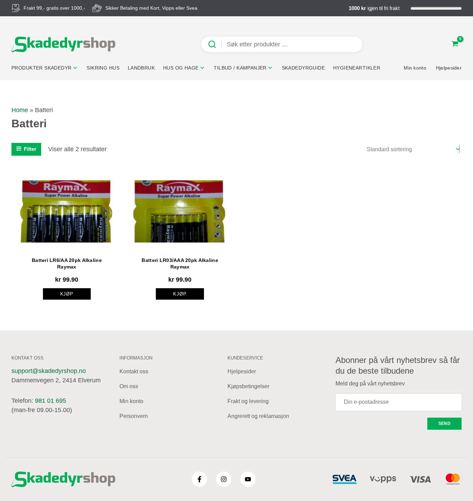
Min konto (131, 401)
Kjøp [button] (67, 294)
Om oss (128, 386)
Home (19, 110)
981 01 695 (50, 400)
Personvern (133, 416)
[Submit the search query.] (215, 44)
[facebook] (199, 479)
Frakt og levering (248, 401)
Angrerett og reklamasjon (258, 416)
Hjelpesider (241, 371)
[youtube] (248, 479)
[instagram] (223, 479)
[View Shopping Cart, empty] (455, 44)
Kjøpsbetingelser (248, 386)
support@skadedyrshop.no (48, 370)
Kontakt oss (133, 371)
